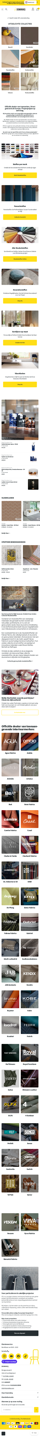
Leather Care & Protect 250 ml (9, 482)
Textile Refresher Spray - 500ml (10, 444)
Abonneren (36, 1410)
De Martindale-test (20, 712)
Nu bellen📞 (5, 1351)
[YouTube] (11, 1356)
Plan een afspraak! (20, 1333)
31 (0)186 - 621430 (8, 1376)
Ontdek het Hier (20, 342)
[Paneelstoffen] (20, 213)
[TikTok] (25, 1356)
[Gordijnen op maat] (20, 339)
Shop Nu (20, 301)
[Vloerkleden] (20, 381)
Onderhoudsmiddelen (20, 404)
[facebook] (18, 1356)
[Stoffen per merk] (20, 171)
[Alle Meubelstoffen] (20, 255)
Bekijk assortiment (3, 9)
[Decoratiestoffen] (20, 297)
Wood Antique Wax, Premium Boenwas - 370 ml (13, 470)
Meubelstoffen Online (20, 259)
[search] (6, 9)
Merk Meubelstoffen (20, 175)
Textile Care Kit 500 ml (7, 456)
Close (20, 1393)
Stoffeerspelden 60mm (8, 569)
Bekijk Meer (5, 533)
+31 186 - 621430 (8, 1379)
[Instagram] (4, 1356)
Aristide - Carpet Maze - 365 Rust (10, 525)
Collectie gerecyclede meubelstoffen (19, 661)
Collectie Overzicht (20, 217)
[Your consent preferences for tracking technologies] (3, 1433)
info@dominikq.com (8, 1388)
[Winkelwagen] (37, 9)
